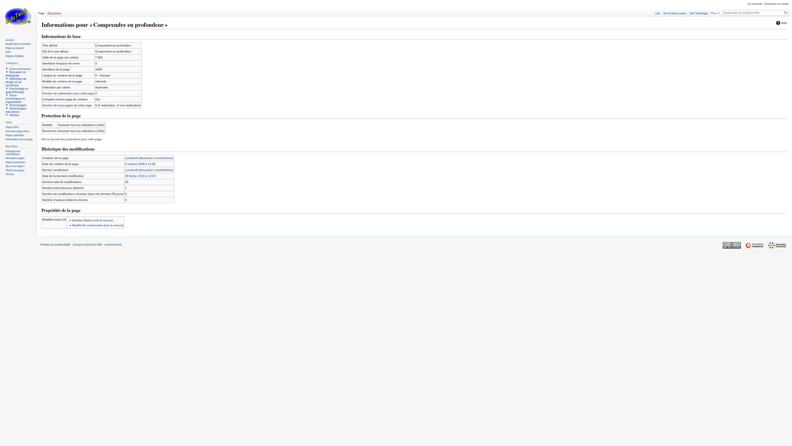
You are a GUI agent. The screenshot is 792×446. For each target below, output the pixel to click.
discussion (146, 158)
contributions (164, 158)
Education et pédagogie (16, 73)
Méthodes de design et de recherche (16, 82)
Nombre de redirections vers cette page (68, 93)
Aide (784, 23)
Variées (14, 115)
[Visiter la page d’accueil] (18, 16)
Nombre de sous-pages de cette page (67, 105)
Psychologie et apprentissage (17, 90)
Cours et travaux (20, 68)
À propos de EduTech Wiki (87, 244)
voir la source (103, 220)
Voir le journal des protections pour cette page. (71, 139)
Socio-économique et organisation (15, 98)
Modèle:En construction (87, 225)
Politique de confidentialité (55, 244)
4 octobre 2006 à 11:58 (140, 164)
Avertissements (113, 244)
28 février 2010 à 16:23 (140, 176)
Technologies (17, 105)
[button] (715, 12)
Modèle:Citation (82, 220)
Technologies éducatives (16, 110)
